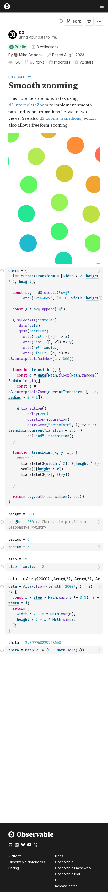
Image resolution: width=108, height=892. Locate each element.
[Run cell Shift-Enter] (99, 270)
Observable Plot (67, 874)
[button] (2, 72)
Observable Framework (73, 868)
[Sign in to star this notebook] (89, 21)
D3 (21, 32)
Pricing (13, 868)
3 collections (47, 47)
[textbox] (54, 386)
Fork (77, 21)
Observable (64, 862)
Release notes (66, 886)
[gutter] (2, 101)
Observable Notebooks (26, 862)
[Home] (31, 836)
